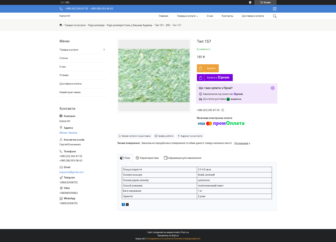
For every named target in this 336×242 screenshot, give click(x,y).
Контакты (227, 16)
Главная (163, 16)
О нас (210, 16)
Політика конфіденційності (187, 238)
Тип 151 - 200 (162, 25)
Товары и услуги (186, 16)
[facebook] (123, 205)
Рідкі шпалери (96, 25)
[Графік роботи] (274, 9)
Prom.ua (185, 232)
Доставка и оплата (253, 16)
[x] (127, 205)
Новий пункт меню (70, 92)
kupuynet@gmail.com (71, 172)
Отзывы (64, 75)
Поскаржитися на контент (159, 238)
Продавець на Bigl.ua (168, 235)
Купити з (212, 77)
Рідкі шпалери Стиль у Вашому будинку (129, 25)
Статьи (63, 58)
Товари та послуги (75, 25)
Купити (211, 68)
